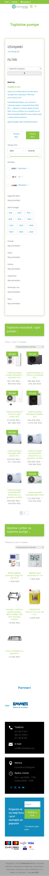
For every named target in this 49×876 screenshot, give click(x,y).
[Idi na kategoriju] (24, 73)
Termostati (12, 51)
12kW (21, 225)
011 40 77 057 (21, 731)
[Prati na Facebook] (11, 787)
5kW (10, 213)
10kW (29, 219)
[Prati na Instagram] (15, 787)
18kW (21, 232)
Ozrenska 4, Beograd (24, 767)
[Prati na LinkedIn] (19, 787)
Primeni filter (33, 135)
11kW (11, 225)
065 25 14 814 (21, 734)
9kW (19, 219)
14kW (31, 225)
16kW (11, 232)
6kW (19, 213)
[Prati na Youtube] (23, 787)
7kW (28, 213)
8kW (10, 219)
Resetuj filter (16, 135)
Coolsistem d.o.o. (28, 863)
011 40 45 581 (21, 738)
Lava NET (35, 872)
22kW (31, 232)
